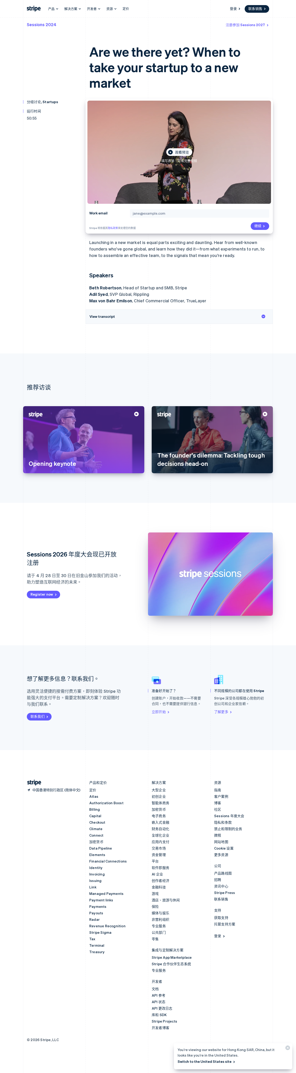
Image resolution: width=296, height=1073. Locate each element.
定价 (126, 8)
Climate (95, 828)
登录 (233, 8)
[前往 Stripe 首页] (32, 782)
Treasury (97, 951)
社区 (217, 809)
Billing (94, 809)
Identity (96, 867)
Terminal (97, 945)
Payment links (101, 900)
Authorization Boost (106, 803)
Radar (94, 919)
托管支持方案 (224, 924)
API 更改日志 (162, 1008)
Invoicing (97, 874)
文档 (155, 988)
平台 (155, 861)
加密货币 (96, 841)
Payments (98, 906)
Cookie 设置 (224, 848)
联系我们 (38, 716)
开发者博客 (160, 1027)
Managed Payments (106, 893)
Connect (96, 835)
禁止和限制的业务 (228, 828)
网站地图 (221, 841)
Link (92, 887)
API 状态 (158, 1001)
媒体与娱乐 (160, 913)
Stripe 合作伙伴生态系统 (171, 964)
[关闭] (287, 1048)
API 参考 (158, 995)
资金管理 (159, 854)
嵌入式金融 (160, 822)
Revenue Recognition (107, 926)
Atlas (93, 796)
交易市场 (159, 848)
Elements (97, 854)
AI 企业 (157, 874)
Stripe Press (224, 892)
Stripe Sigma (100, 932)
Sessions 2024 (41, 24)
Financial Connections (108, 861)
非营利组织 (160, 919)
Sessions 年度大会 (229, 815)
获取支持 (221, 917)
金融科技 (159, 887)
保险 (155, 906)
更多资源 (221, 854)
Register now (42, 594)
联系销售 (255, 8)
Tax (92, 939)
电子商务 (159, 815)
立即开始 (159, 711)
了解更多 (221, 711)
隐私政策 (113, 228)
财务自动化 (160, 828)
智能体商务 (160, 803)
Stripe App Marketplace (172, 957)
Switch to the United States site (204, 1061)
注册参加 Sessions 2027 (245, 24)
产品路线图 (223, 873)
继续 (257, 225)
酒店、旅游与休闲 (166, 900)
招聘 (217, 879)
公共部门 (159, 932)
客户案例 (221, 796)
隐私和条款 (223, 822)
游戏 (155, 893)
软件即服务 (160, 867)
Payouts (96, 913)
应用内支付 (160, 841)
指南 (217, 790)
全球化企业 (160, 835)
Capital (95, 815)
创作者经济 (160, 880)
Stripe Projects (164, 1021)
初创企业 (159, 796)
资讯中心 (221, 886)
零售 (155, 939)
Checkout (97, 822)
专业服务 (159, 926)
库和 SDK (159, 1014)
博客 (217, 803)
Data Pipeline (100, 848)
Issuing (95, 880)
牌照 (217, 835)
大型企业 (159, 790)
